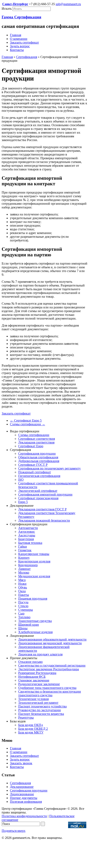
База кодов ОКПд (30, 725)
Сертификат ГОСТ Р (33, 464)
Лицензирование (22, 794)
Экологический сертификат (37, 490)
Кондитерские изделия (34, 561)
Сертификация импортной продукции (45, 494)
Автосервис (26, 531)
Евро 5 (23, 502)
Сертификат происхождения (38, 498)
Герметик (24, 550)
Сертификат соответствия (36, 438)
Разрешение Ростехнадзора (37, 673)
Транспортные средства (35, 621)
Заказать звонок (21, 763)
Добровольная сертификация (38, 461)
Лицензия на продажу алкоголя (40, 654)
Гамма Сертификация (21, 17)
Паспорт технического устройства (42, 706)
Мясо (22, 580)
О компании (18, 38)
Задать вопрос (20, 46)
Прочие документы (23, 798)
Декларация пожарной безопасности (44, 520)
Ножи (22, 583)
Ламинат (24, 569)
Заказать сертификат (24, 42)
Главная (15, 35)
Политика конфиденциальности (24, 816)
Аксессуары (26, 535)
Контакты (17, 50)
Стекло (23, 606)
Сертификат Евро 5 (26, 420)
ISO (21, 479)
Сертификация (26, 57)
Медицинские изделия (34, 576)
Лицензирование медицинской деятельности (50, 643)
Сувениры (25, 609)
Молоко (23, 572)
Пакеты (23, 595)
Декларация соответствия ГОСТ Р (42, 509)
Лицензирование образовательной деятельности (52, 639)
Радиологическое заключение (39, 684)
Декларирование (22, 786)
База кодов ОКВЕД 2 (33, 728)
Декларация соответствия (36, 442)
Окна (22, 591)
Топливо (24, 617)
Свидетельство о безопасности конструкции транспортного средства (49, 693)
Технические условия (33, 699)
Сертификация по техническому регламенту (49, 468)
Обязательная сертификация (38, 457)
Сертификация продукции (37, 453)
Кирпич (23, 557)
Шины (23, 628)
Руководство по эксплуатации (39, 710)
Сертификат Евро (30, 446)
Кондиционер (28, 565)
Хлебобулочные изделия (35, 632)
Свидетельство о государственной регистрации (51, 665)
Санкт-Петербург (15, 4)
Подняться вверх (13, 830)
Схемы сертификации (27, 424)
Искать (7, 8)
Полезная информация (26, 801)
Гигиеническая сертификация (39, 476)
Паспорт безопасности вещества (41, 714)
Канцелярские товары (33, 554)
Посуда (23, 602)
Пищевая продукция (32, 598)
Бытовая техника (30, 543)
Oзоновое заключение (33, 680)
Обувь (22, 587)
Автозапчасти (28, 528)
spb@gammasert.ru (68, 4)
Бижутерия (26, 539)
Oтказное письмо (30, 661)
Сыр (21, 613)
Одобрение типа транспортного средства (47, 688)
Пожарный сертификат (34, 472)
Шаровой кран (28, 624)
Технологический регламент (38, 702)
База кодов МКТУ (30, 732)
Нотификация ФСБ (32, 676)
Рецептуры (26, 717)
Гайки (22, 546)
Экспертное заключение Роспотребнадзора (48, 669)
